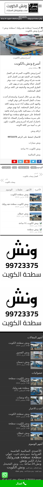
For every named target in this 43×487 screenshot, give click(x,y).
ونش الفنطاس (37, 468)
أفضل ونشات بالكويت (30, 175)
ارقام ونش (35, 131)
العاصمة (15, 450)
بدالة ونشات (23, 397)
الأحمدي (36, 450)
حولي (9, 453)
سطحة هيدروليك (23, 28)
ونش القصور (22, 352)
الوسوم (9, 189)
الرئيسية (37, 28)
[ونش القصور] (37, 355)
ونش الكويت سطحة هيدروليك (15, 204)
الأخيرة (38, 189)
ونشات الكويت (10, 181)
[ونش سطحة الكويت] (37, 346)
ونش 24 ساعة (32, 463)
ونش (14, 167)
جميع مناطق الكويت (21, 454)
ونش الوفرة (38, 471)
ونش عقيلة (19, 471)
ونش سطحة (32, 229)
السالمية (25, 450)
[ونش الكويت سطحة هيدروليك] (21, 7)
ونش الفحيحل (10, 463)
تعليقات (19, 189)
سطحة (33, 167)
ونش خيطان (23, 213)
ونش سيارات (34, 143)
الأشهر (29, 189)
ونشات (21, 464)
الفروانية (36, 453)
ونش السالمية (34, 154)
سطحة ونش (9, 28)
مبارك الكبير (34, 460)
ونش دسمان (22, 361)
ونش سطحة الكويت (19, 194)
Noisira (31, 479)
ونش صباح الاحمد (29, 471)
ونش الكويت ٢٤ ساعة (30, 148)
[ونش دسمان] (37, 365)
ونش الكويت (6, 167)
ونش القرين (29, 468)
